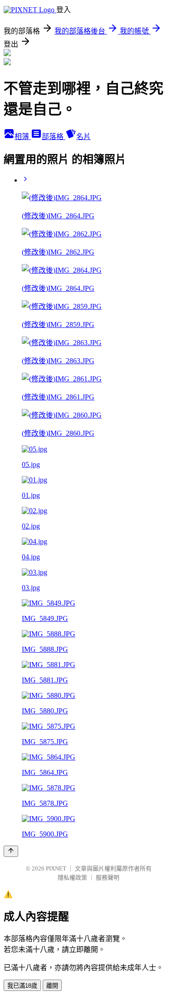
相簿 (23, 136)
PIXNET (56, 868)
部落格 (53, 136)
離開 (52, 985)
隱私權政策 (72, 877)
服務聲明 (107, 877)
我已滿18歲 (22, 985)
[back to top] (11, 851)
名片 (83, 136)
